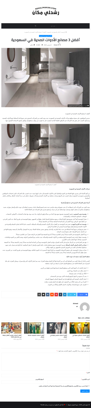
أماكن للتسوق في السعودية (53, 32)
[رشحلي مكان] (46, 11)
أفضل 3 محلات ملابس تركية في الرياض (58, 336)
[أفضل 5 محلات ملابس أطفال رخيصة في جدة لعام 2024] (11, 328)
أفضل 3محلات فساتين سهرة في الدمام (81, 336)
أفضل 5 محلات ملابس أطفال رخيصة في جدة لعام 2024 (12, 336)
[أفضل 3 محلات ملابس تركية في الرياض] (57, 328)
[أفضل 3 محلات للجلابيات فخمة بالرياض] (34, 328)
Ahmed (55, 45)
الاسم (88, 372)
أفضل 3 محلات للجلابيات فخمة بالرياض (36, 336)
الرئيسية (63, 32)
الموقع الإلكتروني (39, 379)
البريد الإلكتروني (85, 379)
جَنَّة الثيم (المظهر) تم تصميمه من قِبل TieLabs (52, 405)
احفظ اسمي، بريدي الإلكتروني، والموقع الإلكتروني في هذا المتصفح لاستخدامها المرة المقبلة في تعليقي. (63, 386)
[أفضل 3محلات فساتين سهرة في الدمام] (80, 328)
